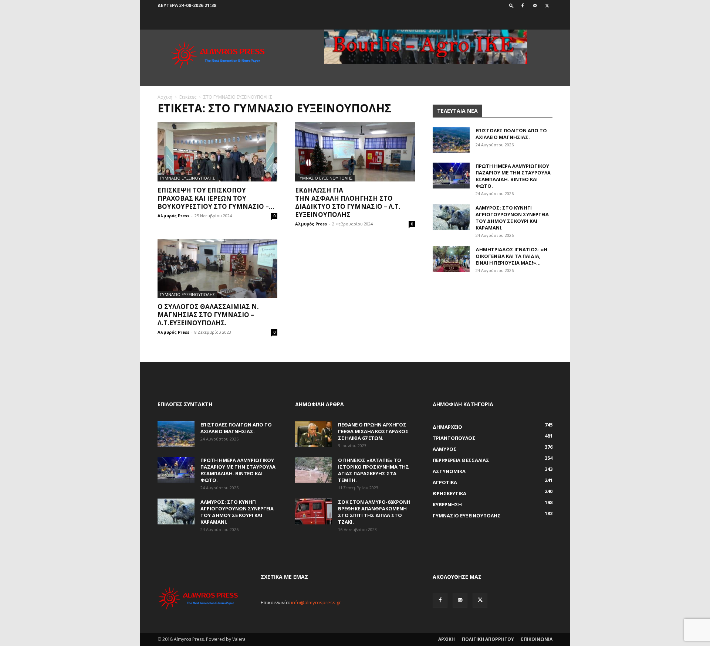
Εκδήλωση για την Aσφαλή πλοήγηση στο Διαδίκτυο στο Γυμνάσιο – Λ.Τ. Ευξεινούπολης (347, 202)
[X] (546, 5)
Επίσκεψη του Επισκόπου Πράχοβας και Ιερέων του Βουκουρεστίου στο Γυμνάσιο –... (216, 198)
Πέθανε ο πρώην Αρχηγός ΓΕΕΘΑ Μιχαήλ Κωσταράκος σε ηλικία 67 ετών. (373, 431)
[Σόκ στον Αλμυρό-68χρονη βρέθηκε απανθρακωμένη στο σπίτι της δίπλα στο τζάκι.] (313, 511)
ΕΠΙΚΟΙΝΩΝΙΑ (536, 639)
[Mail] (534, 5)
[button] (511, 5)
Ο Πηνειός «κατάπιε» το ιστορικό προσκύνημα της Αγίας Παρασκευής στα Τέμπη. (373, 470)
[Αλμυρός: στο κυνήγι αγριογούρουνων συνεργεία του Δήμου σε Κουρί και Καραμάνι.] (451, 217)
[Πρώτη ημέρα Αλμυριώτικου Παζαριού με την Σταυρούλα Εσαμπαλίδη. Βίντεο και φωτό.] (451, 175)
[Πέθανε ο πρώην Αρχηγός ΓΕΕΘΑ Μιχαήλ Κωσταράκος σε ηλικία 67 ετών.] (313, 434)
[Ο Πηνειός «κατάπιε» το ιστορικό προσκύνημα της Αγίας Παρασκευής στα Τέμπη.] (313, 470)
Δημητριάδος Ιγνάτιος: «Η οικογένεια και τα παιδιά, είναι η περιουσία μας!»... (511, 256)
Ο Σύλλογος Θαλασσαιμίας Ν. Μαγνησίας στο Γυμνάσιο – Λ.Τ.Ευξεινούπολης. (208, 314)
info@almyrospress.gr (316, 602)
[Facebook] (522, 5)
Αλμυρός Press (173, 215)
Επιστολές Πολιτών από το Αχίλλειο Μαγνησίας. (511, 133)
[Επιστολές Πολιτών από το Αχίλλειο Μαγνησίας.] (451, 140)
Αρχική (165, 97)
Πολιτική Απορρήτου (488, 639)
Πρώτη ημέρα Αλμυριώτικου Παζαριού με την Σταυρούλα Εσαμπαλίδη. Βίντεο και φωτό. (513, 176)
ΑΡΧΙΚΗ (446, 639)
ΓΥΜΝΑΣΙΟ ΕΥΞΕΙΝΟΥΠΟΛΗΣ (187, 178)
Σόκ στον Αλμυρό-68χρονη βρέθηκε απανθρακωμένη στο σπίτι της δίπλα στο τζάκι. (374, 512)
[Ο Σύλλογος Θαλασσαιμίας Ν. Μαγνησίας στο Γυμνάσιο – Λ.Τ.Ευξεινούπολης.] (217, 268)
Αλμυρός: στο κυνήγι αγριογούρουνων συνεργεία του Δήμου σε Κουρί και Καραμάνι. (512, 217)
